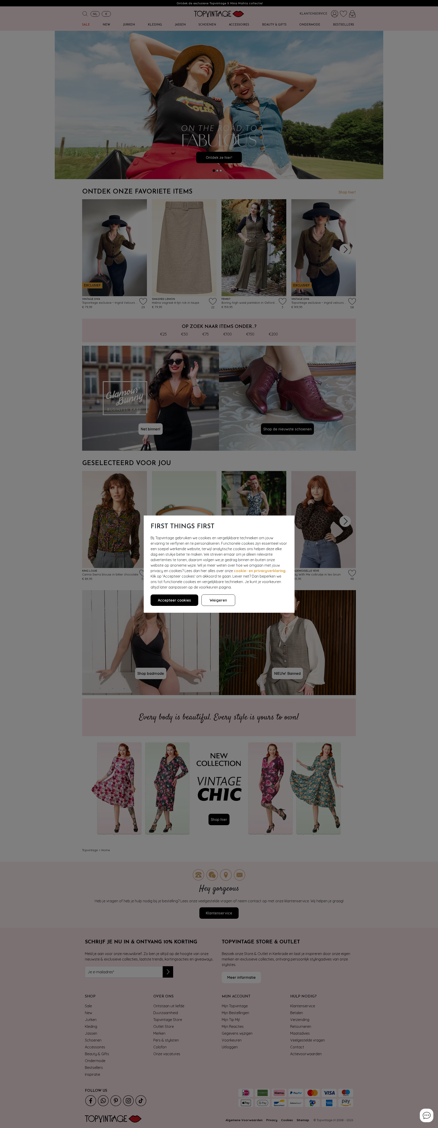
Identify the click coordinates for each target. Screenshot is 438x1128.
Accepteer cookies (174, 600)
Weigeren (218, 600)
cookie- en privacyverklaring (259, 570)
